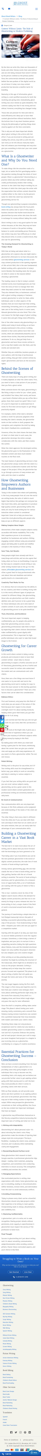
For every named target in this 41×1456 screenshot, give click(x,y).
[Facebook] (11, 1432)
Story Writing (7, 1289)
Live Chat (28, 1272)
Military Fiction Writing (9, 1335)
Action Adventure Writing (10, 1358)
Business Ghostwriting (9, 1309)
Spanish (5, 1417)
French (5, 1419)
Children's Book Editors (10, 1380)
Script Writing (7, 1319)
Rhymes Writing (7, 1301)
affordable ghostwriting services (19, 569)
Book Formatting (8, 1377)
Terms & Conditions (11, 1440)
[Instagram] (20, 1432)
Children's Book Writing (10, 1304)
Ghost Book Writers (8, 16)
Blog (20, 16)
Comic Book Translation (10, 1425)
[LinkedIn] (30, 1432)
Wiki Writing (6, 1328)
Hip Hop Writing (7, 1317)
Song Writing (6, 1292)
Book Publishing (7, 1403)
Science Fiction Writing (9, 1363)
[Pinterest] (25, 1432)
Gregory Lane (8, 25)
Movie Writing (7, 1344)
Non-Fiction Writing (8, 1298)
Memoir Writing (7, 1295)
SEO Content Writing (9, 1314)
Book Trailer (6, 1397)
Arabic (5, 1422)
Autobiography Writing (9, 1349)
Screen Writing (7, 1346)
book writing (5, 207)
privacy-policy (28, 1440)
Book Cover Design (8, 1391)
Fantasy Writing (7, 1360)
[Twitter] (16, 1432)
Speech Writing (7, 1331)
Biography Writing (8, 1306)
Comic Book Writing (8, 1338)
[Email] (2, 734)
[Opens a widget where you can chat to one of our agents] (34, 1452)
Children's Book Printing (10, 1408)
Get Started (14, 1272)
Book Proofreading (8, 1383)
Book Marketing (7, 1405)
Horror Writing (7, 1366)
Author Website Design (10, 1400)
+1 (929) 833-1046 (22, 1277)
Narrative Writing (8, 1322)
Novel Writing (7, 1325)
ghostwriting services (21, 260)
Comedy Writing (7, 1341)
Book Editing (6, 1374)
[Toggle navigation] (36, 9)
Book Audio (6, 1394)
